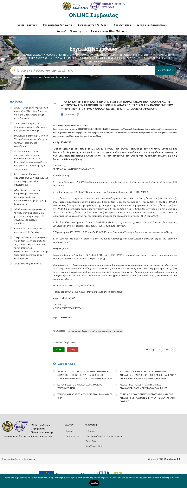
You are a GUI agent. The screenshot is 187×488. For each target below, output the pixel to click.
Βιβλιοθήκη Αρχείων (33, 55)
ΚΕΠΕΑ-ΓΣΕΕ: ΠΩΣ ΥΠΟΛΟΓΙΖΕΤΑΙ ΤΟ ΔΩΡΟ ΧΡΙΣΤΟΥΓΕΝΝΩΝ (79, 386)
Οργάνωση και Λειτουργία (58, 25)
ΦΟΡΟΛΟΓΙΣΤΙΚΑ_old (56, 55)
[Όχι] (183, 482)
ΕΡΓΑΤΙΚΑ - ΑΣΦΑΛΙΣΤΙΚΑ (82, 55)
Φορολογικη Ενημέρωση (43, 77)
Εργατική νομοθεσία (119, 55)
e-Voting (90, 431)
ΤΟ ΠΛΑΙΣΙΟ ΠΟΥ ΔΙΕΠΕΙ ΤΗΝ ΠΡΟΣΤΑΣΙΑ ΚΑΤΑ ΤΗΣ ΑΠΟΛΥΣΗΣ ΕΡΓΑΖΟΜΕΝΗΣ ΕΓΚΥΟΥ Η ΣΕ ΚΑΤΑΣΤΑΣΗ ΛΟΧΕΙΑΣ (147, 398)
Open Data (91, 441)
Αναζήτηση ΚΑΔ (94, 446)
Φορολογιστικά (122, 25)
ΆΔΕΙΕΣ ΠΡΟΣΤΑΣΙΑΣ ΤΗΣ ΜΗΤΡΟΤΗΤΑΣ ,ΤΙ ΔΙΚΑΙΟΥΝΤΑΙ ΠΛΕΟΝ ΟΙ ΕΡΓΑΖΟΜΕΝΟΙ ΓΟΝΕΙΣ (144, 386)
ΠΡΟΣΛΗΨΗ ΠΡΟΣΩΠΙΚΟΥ (100, 331)
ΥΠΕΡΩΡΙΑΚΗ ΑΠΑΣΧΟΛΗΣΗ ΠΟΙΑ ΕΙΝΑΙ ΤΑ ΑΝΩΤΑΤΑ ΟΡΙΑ (84, 396)
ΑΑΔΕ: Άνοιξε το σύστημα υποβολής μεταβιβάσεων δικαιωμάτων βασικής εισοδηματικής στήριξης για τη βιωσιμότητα (30, 197)
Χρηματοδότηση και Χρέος (93, 25)
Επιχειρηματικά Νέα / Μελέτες (109, 31)
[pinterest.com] (160, 349)
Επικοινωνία (72, 436)
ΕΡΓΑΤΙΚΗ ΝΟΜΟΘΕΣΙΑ (77, 331)
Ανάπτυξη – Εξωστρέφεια (71, 31)
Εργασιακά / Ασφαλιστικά (151, 25)
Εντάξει (94, 483)
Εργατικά (101, 55)
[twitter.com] (147, 349)
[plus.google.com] (167, 349)
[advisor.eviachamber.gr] (173, 349)
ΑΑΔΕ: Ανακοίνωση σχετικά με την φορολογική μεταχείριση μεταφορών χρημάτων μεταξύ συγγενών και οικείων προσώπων (29, 216)
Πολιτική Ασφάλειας (11, 459)
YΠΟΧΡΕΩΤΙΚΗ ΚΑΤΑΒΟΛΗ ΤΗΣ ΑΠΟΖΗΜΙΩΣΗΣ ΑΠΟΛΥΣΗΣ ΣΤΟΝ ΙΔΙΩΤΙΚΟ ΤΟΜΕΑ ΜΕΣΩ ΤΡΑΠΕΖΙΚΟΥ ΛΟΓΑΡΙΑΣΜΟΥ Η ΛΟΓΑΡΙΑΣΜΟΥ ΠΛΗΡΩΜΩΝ (148, 375)
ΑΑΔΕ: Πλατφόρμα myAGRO (28, 263)
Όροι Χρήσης (30, 459)
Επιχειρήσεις (62, 77)
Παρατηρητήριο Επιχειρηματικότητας (105, 436)
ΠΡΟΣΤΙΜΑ (117, 331)
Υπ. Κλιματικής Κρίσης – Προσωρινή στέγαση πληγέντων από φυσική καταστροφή (30, 127)
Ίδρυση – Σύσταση (27, 25)
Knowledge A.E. (172, 459)
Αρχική (15, 55)
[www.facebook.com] (153, 349)
